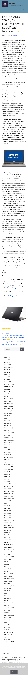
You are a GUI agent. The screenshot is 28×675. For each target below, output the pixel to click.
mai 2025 (7, 377)
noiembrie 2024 (8, 386)
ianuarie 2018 (8, 576)
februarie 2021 (8, 486)
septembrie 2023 (9, 411)
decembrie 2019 (9, 520)
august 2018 (7, 559)
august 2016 (7, 617)
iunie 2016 (7, 622)
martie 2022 (7, 454)
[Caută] (22, 349)
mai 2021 (7, 479)
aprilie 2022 (7, 452)
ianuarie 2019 (8, 547)
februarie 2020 (8, 515)
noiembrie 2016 (8, 610)
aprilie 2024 (7, 394)
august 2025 (8, 369)
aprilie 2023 (7, 423)
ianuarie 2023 (8, 430)
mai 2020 (7, 508)
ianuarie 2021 (8, 488)
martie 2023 (7, 425)
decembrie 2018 (9, 549)
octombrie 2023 (8, 408)
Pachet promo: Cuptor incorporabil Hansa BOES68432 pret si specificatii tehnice (13, 337)
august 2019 (7, 530)
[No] (26, 669)
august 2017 (7, 588)
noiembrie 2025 (8, 367)
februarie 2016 (8, 632)
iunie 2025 (7, 374)
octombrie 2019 (8, 525)
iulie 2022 (7, 445)
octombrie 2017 (8, 583)
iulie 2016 (7, 620)
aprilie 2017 (7, 598)
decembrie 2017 (9, 578)
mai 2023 (7, 420)
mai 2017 (7, 595)
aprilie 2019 (7, 540)
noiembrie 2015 (8, 639)
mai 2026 (7, 360)
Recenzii (6, 333)
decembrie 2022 (9, 433)
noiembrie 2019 (8, 523)
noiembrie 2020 (8, 493)
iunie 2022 (7, 447)
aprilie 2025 (7, 379)
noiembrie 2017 (8, 581)
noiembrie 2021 (8, 464)
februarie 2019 (8, 544)
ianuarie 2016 (8, 634)
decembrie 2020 (9, 491)
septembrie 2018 (9, 557)
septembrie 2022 (9, 440)
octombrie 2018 (8, 554)
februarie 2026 (8, 362)
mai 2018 (7, 566)
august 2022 (8, 442)
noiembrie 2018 (8, 552)
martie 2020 (7, 513)
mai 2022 (7, 450)
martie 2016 (7, 629)
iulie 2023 (7, 416)
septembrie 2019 (9, 527)
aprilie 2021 (7, 481)
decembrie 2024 (9, 384)
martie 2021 (7, 484)
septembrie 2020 (9, 498)
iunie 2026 (7, 357)
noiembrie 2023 (8, 406)
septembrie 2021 (9, 469)
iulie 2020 (7, 503)
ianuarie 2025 (8, 382)
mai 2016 (7, 625)
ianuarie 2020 (8, 518)
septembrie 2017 (9, 586)
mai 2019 (7, 537)
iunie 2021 (7, 476)
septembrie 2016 (9, 615)
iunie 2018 (7, 564)
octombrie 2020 (8, 496)
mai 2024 (7, 391)
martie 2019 (7, 542)
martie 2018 (7, 571)
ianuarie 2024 (8, 401)
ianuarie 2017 (8, 605)
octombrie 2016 (8, 612)
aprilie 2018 (7, 569)
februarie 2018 (8, 574)
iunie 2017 (7, 593)
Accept (14, 672)
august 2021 (7, 471)
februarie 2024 (8, 399)
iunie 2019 (7, 535)
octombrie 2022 (8, 437)
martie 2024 (7, 396)
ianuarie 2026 (8, 365)
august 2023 (8, 413)
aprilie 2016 (7, 627)
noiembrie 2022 (8, 435)
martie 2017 (7, 600)
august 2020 (8, 501)
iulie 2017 (7, 591)
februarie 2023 (8, 428)
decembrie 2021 (9, 462)
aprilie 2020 (7, 510)
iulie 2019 (7, 532)
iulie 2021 (7, 474)
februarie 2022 (8, 457)
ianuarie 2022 (8, 459)
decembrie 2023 (9, 403)
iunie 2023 (7, 418)
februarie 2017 (8, 603)
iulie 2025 (7, 372)
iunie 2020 (7, 506)
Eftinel (12, 3)
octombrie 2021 (8, 467)
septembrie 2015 (9, 642)
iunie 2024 (7, 389)
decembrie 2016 (9, 608)
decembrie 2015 (9, 637)
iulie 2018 (7, 561)
